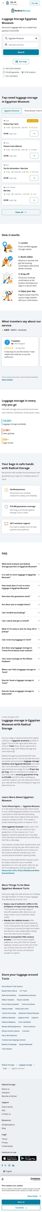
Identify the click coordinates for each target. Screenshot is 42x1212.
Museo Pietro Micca (9, 991)
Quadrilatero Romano (27, 995)
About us (5, 1089)
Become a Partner (9, 1096)
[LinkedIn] (13, 1165)
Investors (6, 1092)
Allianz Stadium (8, 1000)
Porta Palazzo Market (10, 1004)
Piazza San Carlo (9, 870)
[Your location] (36, 38)
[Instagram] (9, 1165)
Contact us (6, 1114)
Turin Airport (7, 1049)
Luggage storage (25, 1065)
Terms (4, 1139)
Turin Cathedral (24, 1022)
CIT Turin (23, 991)
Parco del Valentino (9, 1035)
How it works (7, 1107)
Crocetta (25, 1031)
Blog (4, 1128)
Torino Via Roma (28, 1004)
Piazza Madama (25, 870)
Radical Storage (8, 1065)
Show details (32, 1196)
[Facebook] (2, 1165)
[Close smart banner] (3, 3)
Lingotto (35, 1018)
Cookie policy (7, 1146)
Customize (19, 1208)
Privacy (5, 1142)
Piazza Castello (23, 1000)
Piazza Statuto (29, 1026)
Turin (5, 1068)
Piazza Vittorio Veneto (11, 1031)
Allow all (21, 1202)
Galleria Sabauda (8, 1018)
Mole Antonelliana (9, 995)
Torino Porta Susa (9, 1013)
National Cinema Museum (29, 1013)
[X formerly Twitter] (5, 1165)
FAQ (3, 1110)
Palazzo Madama (8, 1022)
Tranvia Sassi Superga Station (14, 1040)
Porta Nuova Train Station (12, 986)
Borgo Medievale (25, 1044)
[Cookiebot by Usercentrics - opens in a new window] (30, 1179)
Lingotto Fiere (23, 1018)
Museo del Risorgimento (11, 1026)
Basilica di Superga (9, 1044)
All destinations (8, 1124)
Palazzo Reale (7, 1009)
